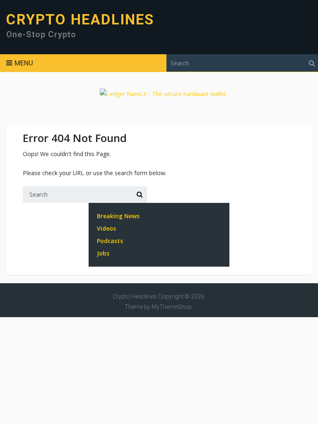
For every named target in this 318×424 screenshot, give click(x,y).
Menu (23, 63)
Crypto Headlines (80, 19)
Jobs (103, 253)
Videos (106, 228)
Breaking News (118, 216)
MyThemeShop (172, 307)
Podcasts (110, 241)
